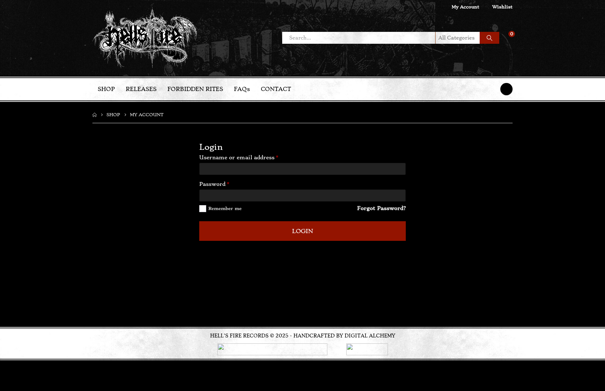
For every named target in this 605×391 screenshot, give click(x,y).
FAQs (242, 89)
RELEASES (141, 89)
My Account (465, 6)
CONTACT (276, 89)
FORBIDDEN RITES (195, 89)
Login (302, 231)
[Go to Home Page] (94, 115)
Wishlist (502, 6)
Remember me (225, 208)
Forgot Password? (381, 208)
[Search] (489, 38)
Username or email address (250, 157)
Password (226, 183)
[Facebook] (506, 89)
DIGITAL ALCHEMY (370, 335)
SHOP (106, 89)
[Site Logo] (144, 38)
